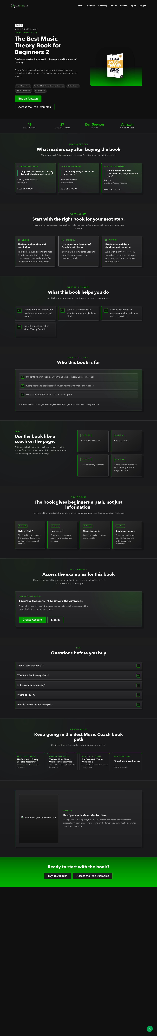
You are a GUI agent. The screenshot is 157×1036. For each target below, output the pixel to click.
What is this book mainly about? (33, 675)
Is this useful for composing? (31, 685)
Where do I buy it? (26, 695)
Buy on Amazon (28, 98)
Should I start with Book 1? (30, 666)
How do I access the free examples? (35, 705)
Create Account (32, 619)
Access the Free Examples (34, 107)
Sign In (55, 620)
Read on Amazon (25, 189)
